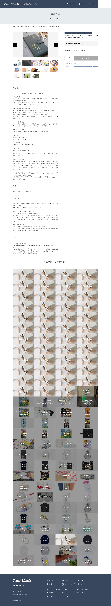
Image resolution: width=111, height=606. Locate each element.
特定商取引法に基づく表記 (20, 594)
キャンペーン (81, 580)
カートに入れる (86, 58)
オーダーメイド (88, 66)
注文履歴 (64, 589)
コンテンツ (80, 592)
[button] (15, 45)
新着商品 (49, 584)
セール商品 (65, 580)
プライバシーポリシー (19, 591)
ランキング (50, 580)
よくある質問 (51, 596)
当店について (51, 592)
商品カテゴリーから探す (68, 585)
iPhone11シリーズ (78, 66)
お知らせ (64, 592)
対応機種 (67, 50)
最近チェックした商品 (53, 589)
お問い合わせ (66, 596)
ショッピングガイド (82, 589)
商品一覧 (79, 584)
